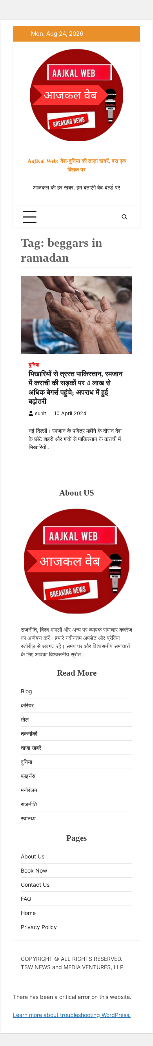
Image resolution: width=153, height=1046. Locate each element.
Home (28, 912)
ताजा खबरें (31, 747)
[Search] (124, 217)
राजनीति (29, 804)
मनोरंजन (29, 790)
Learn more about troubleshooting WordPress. (72, 1014)
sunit (40, 413)
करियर (27, 705)
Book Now (34, 870)
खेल (25, 719)
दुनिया (34, 365)
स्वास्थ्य (28, 818)
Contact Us (35, 884)
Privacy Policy (39, 927)
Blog (26, 691)
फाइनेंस (28, 776)
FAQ (26, 898)
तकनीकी (29, 733)
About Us (32, 856)
